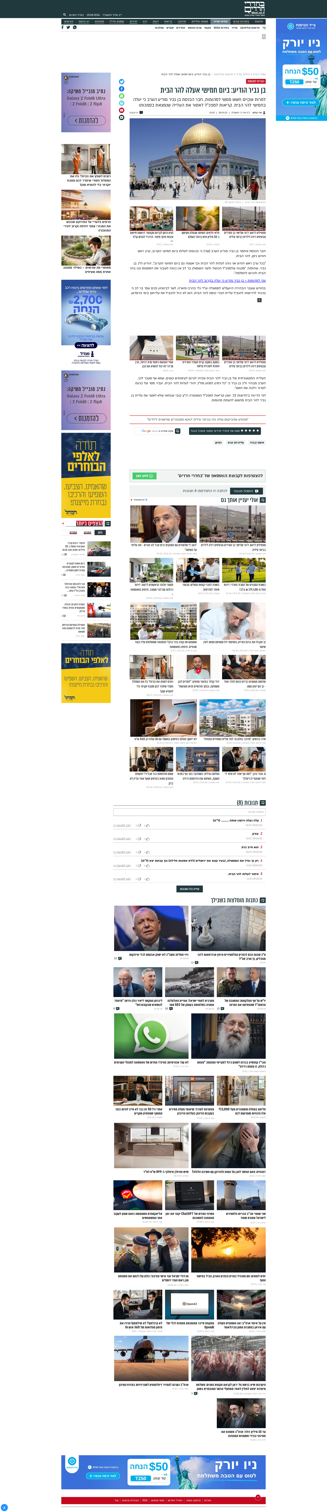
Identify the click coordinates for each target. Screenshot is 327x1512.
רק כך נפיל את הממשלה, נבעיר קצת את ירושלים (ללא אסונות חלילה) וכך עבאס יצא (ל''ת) (200, 861)
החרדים (180, 28)
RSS (144, 1500)
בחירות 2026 (221, 28)
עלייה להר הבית (236, 443)
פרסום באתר (193, 1500)
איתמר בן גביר (257, 443)
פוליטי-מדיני (221, 21)
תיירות (133, 21)
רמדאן (218, 443)
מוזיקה (182, 21)
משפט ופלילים (200, 21)
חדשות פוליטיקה (250, 28)
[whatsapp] (121, 96)
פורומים (68, 21)
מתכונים (99, 21)
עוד (116, 1500)
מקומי (207, 28)
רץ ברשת (84, 21)
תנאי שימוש (157, 1500)
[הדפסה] (121, 103)
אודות (207, 1500)
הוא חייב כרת (250, 847)
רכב (145, 21)
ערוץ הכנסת (194, 28)
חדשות (259, 21)
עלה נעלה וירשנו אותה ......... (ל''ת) (236, 820)
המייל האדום (76, 15)
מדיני (234, 28)
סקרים (170, 28)
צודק (255, 834)
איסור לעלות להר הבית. (243, 874)
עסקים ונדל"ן (117, 21)
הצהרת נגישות (130, 1500)
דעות (156, 21)
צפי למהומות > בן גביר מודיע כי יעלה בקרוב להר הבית (227, 280)
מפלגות (159, 28)
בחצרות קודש (241, 21)
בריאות (168, 21)
